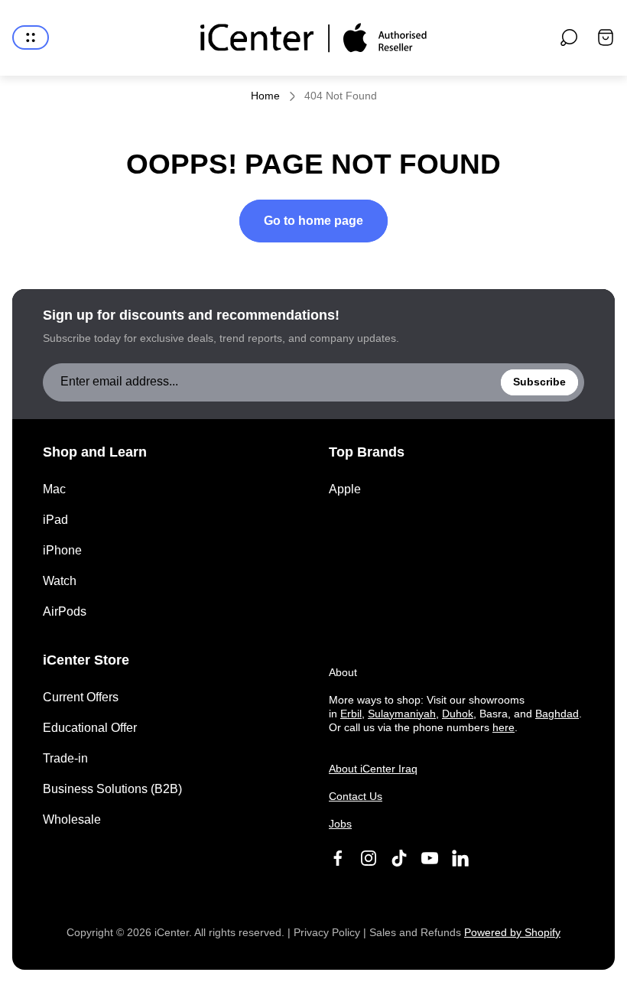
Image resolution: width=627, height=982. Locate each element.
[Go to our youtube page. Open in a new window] (430, 858)
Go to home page (313, 220)
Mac (54, 489)
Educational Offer (90, 727)
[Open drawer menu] (30, 37)
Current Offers (81, 697)
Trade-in (65, 758)
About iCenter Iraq (373, 769)
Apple (345, 489)
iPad (55, 519)
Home (265, 95)
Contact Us (355, 796)
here (503, 727)
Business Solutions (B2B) (112, 788)
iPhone (62, 550)
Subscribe (539, 382)
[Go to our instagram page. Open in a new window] (368, 858)
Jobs (340, 824)
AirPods (64, 611)
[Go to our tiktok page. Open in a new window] (399, 858)
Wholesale (72, 819)
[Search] (569, 37)
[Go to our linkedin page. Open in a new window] (460, 858)
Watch (59, 580)
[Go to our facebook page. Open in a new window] (338, 858)
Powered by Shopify (512, 932)
